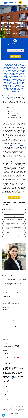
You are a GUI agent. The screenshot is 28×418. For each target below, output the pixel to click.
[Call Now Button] (3, 415)
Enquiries (8, 341)
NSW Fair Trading (7, 97)
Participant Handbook (8, 391)
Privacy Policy (6, 399)
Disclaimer (5, 397)
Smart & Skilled (8, 365)
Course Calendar (6, 389)
